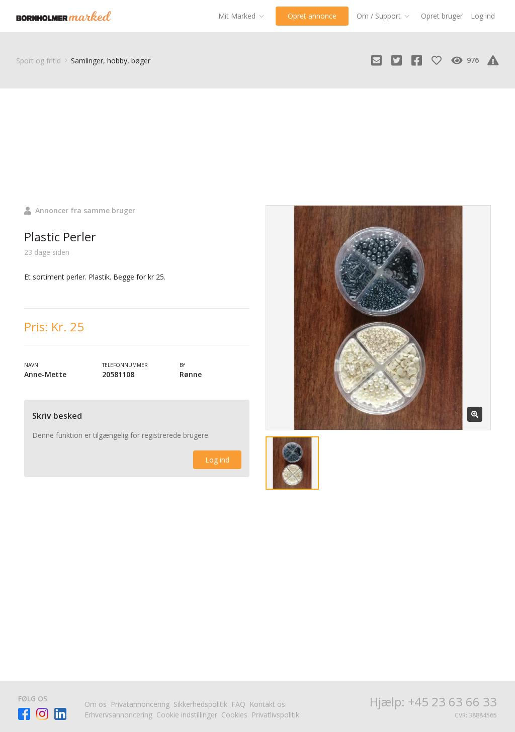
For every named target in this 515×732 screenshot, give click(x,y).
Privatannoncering (140, 704)
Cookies (234, 714)
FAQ (238, 704)
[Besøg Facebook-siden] (24, 714)
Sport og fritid (38, 60)
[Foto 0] (292, 463)
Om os (95, 704)
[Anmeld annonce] (493, 60)
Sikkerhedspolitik (200, 704)
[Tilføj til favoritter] (436, 60)
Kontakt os (267, 704)
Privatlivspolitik (275, 714)
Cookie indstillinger (186, 714)
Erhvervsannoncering (118, 714)
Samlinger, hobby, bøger (110, 60)
